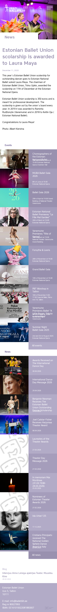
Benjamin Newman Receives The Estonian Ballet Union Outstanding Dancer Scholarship (42, 405)
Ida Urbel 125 (39, 516)
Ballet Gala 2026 (40, 192)
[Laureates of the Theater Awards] (14, 444)
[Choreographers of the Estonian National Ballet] (14, 159)
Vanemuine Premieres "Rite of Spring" (41, 234)
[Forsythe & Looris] (14, 255)
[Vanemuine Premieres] (14, 236)
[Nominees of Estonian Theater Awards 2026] (14, 501)
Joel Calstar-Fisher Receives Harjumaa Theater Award (42, 423)
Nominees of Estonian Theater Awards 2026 (41, 500)
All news (36, 555)
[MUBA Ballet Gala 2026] (14, 178)
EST (25, 8)
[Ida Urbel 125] (14, 521)
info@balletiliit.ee (18, 601)
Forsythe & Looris (41, 250)
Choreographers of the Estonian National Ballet (42, 157)
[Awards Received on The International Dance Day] (14, 365)
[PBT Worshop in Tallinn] (14, 293)
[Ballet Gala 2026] (14, 197)
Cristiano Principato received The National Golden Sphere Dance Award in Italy (42, 541)
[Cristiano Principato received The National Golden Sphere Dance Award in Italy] (14, 540)
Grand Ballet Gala (41, 270)
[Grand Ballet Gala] (14, 274)
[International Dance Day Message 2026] (14, 384)
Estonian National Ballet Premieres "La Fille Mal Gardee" (42, 215)
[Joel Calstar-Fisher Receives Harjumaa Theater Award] (14, 424)
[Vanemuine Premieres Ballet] (14, 313)
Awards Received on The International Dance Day (42, 363)
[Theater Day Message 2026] (14, 463)
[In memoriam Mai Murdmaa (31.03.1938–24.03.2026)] (14, 482)
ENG (31, 8)
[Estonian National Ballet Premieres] (14, 216)
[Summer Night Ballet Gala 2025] (14, 332)
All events (37, 346)
